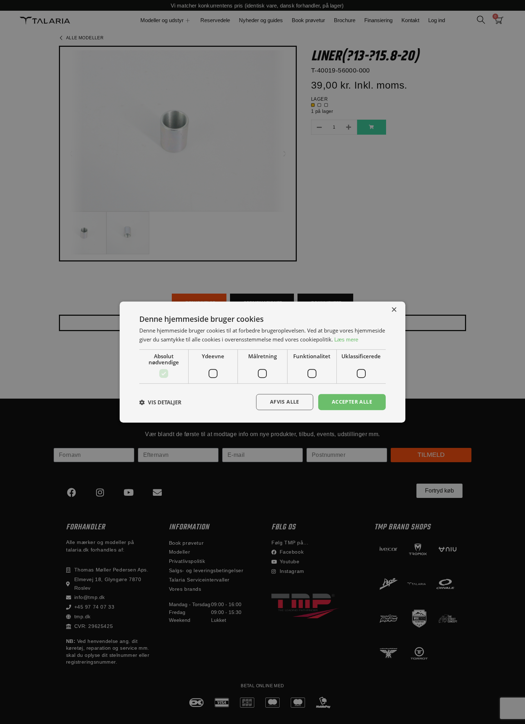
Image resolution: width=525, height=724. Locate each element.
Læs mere (346, 339)
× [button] (393, 310)
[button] (160, 402)
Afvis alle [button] (284, 402)
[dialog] (262, 362)
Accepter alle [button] (352, 402)
